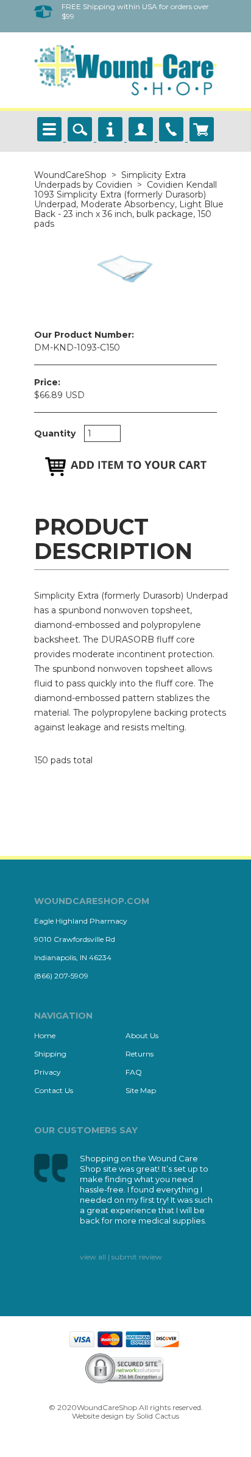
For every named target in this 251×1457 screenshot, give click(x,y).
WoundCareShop (70, 174)
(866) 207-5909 (61, 975)
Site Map (140, 1090)
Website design (98, 1415)
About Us (141, 1035)
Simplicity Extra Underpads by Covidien (110, 179)
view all (93, 1256)
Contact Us (53, 1090)
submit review (136, 1256)
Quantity (55, 433)
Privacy (47, 1072)
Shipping (50, 1053)
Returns (139, 1053)
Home (44, 1035)
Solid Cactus (157, 1415)
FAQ (133, 1072)
